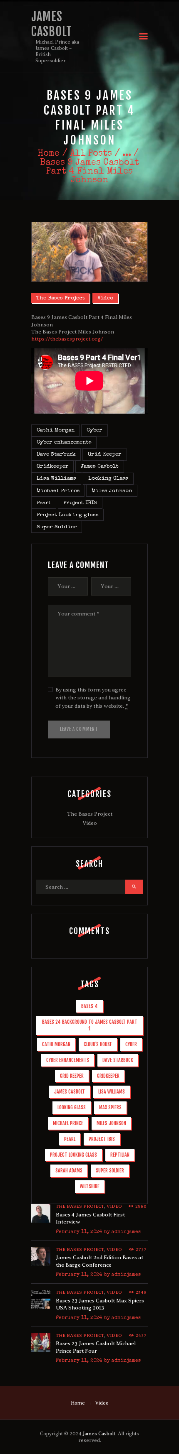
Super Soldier (57, 527)
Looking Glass (108, 478)
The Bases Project (60, 298)
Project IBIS (80, 503)
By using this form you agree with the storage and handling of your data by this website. (93, 698)
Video (105, 298)
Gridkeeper (53, 466)
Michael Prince (58, 491)
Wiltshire (89, 1186)
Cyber (94, 430)
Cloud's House (98, 1044)
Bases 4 (89, 1006)
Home (48, 154)
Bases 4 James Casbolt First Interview (90, 1218)
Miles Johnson (112, 491)
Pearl (44, 503)
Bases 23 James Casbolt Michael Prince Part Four (96, 1347)
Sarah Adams (68, 1170)
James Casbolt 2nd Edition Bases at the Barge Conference (99, 1261)
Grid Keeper (105, 454)
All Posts (91, 154)
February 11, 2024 (79, 1232)
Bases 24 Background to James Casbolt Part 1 (89, 1025)
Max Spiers (110, 1107)
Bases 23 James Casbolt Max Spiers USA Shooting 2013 (100, 1304)
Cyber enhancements (64, 442)
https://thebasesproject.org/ (67, 339)
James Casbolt (100, 466)
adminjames (126, 1232)
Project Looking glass (68, 515)
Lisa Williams (56, 478)
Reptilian (119, 1155)
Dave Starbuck (56, 454)
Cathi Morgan (56, 430)
